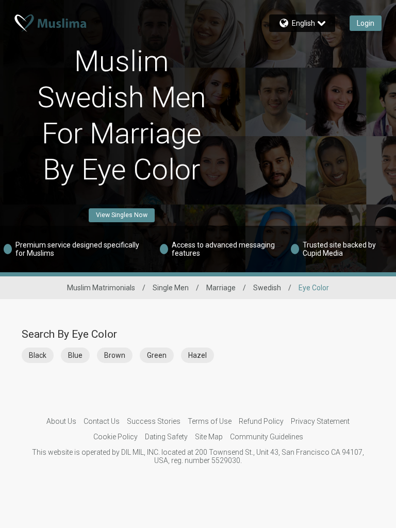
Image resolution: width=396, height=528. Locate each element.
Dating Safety (166, 437)
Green (157, 355)
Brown (114, 355)
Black (37, 355)
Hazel (197, 355)
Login (365, 23)
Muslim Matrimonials (101, 288)
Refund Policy (261, 421)
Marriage (221, 288)
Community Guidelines (266, 437)
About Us (61, 421)
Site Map (209, 437)
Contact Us (102, 421)
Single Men (171, 288)
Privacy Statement (320, 421)
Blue (75, 355)
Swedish (267, 288)
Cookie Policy (115, 437)
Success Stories (153, 421)
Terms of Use (210, 421)
